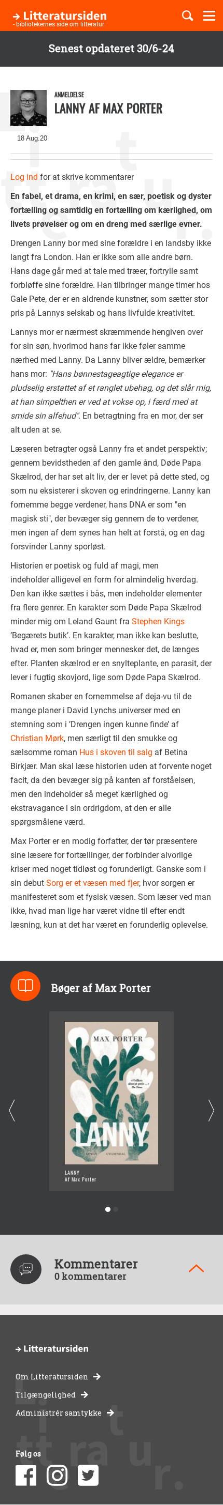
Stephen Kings (158, 621)
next (211, 1110)
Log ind (24, 177)
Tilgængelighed (46, 1395)
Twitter (88, 1475)
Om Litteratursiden (52, 1376)
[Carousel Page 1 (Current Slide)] (108, 1210)
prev (11, 1110)
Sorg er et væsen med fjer (92, 883)
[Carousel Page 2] (115, 1210)
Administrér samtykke (59, 1413)
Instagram (57, 1475)
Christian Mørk (37, 738)
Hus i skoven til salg (117, 752)
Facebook (26, 1475)
